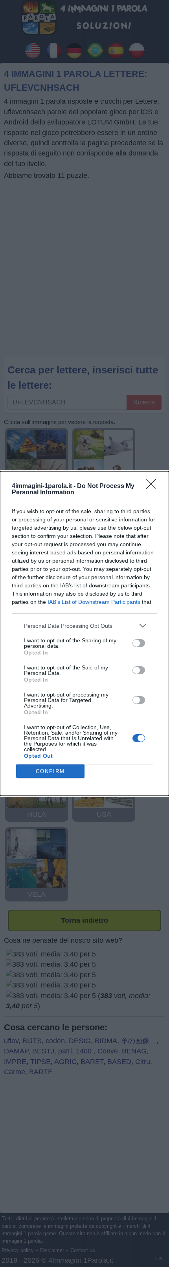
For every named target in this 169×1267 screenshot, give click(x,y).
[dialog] (84, 633)
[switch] (138, 643)
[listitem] (84, 626)
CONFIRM (50, 771)
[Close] (153, 486)
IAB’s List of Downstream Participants (94, 602)
